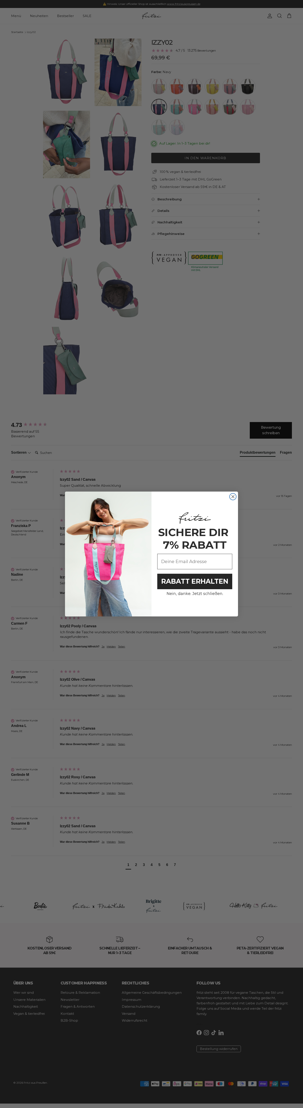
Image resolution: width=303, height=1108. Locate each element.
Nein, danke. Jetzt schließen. (195, 593)
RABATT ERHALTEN (194, 581)
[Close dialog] (233, 496)
